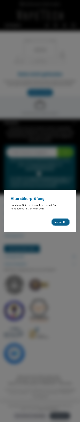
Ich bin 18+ (61, 222)
